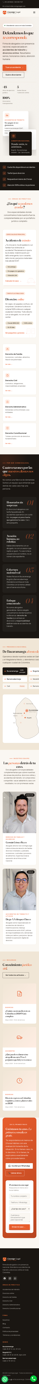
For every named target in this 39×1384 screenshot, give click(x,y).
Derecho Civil (7, 1301)
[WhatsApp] (15, 1278)
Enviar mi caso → (18, 1227)
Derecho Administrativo (11, 1305)
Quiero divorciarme (13, 75)
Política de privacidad (10, 1331)
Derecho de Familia (10, 1297)
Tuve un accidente (14, 67)
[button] (5, 1379)
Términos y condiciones (11, 1335)
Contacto (6, 1327)
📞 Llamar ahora (15, 1173)
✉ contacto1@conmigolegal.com (14, 6)
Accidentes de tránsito (11, 1289)
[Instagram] (10, 1278)
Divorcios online (8, 1293)
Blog (4, 1324)
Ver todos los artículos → (16, 975)
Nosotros (6, 1320)
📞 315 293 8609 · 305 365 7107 (13, 2)
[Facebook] (5, 1278)
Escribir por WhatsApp (21, 1166)
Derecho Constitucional (11, 1308)
